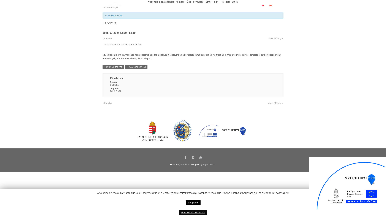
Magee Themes (208, 164)
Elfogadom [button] (193, 202)
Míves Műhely (275, 38)
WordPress (185, 164)
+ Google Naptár (113, 67)
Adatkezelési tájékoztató (193, 212)
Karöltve (107, 38)
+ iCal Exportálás (136, 67)
